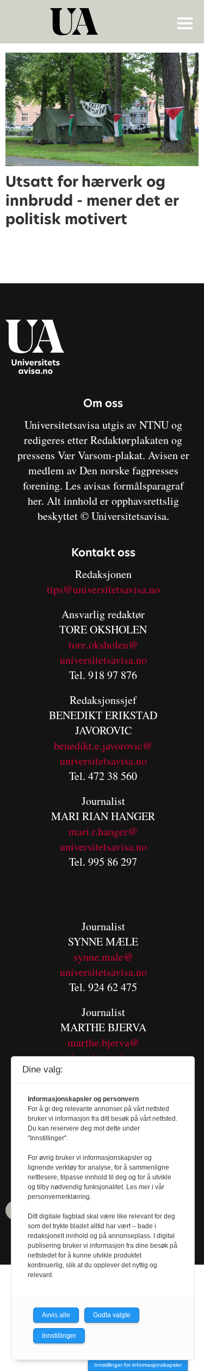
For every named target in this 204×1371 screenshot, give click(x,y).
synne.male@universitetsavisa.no (103, 964)
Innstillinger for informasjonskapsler (138, 1365)
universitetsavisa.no (103, 659)
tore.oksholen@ (103, 644)
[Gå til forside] (103, 21)
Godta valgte (112, 1315)
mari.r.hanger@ (103, 831)
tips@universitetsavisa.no (103, 589)
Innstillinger (59, 1336)
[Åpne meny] (185, 23)
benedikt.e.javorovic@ (103, 745)
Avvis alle (56, 1315)
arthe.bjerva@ (107, 1042)
